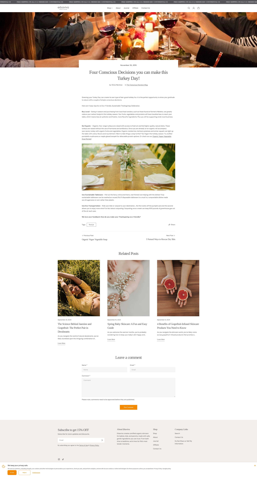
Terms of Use (83, 445)
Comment (86, 376)
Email (132, 365)
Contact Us (157, 449)
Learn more (61, 343)
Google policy (167, 468)
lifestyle (91, 225)
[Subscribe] (102, 440)
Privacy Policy (158, 468)
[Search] (189, 8)
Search (177, 433)
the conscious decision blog (137, 85)
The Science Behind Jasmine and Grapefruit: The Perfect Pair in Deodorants (74, 327)
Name (84, 365)
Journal (156, 441)
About (155, 437)
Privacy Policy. (94, 445)
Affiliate (156, 445)
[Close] (255, 465)
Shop (155, 433)
